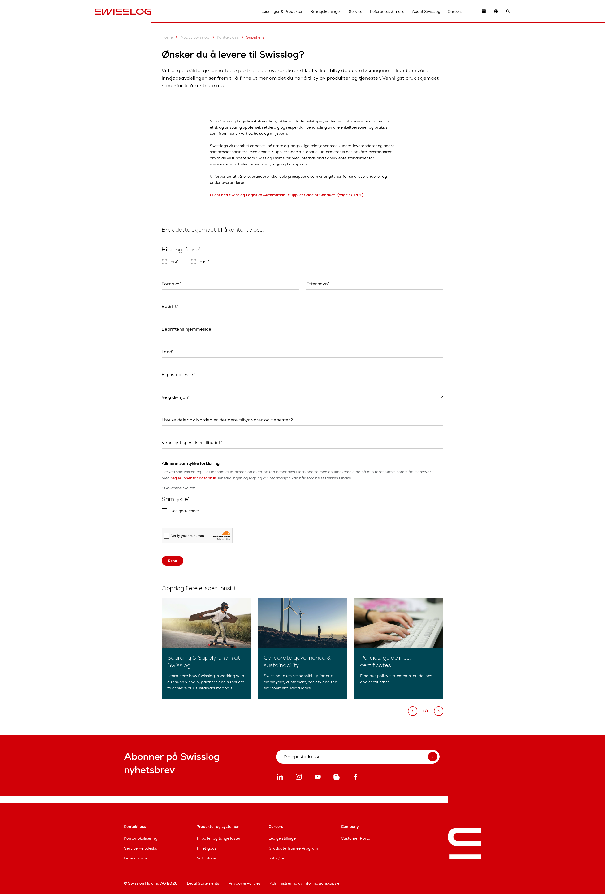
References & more (387, 11)
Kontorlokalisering (140, 838)
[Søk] (508, 11)
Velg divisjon (172, 407)
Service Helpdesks (140, 848)
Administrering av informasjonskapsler (305, 883)
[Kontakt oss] (483, 11)
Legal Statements (203, 883)
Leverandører (136, 858)
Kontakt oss (227, 37)
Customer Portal (356, 838)
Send (172, 560)
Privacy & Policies (244, 883)
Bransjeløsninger (325, 11)
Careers (455, 11)
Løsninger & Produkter (282, 11)
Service (355, 11)
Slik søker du (280, 858)
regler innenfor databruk (193, 477)
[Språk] (495, 11)
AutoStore (206, 858)
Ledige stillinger (283, 838)
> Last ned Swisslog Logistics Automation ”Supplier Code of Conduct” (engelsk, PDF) (286, 194)
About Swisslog (426, 11)
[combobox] (302, 397)
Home (167, 37)
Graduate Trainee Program (293, 848)
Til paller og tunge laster (218, 838)
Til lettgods (206, 848)
